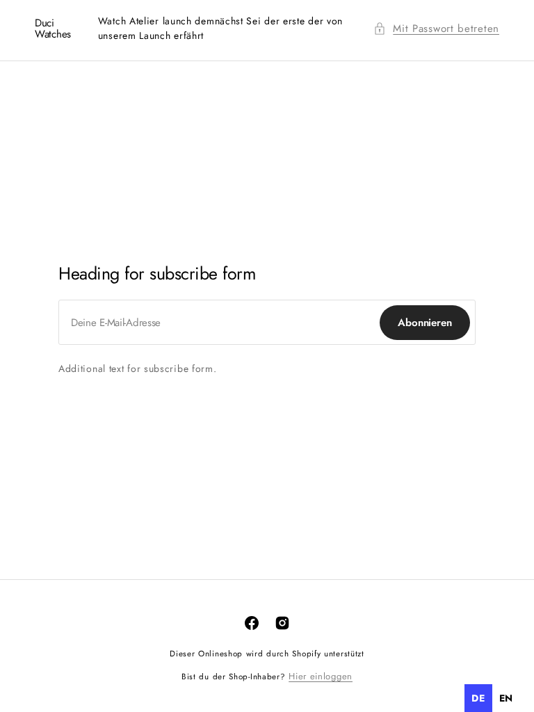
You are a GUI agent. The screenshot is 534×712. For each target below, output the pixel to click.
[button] (436, 29)
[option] (506, 698)
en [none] (506, 698)
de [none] (478, 698)
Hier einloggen (321, 676)
